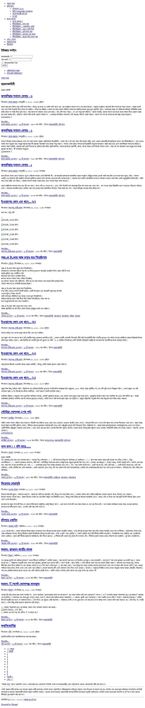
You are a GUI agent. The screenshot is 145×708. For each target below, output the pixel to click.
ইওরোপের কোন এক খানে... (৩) (18, 353)
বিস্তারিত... (5, 122)
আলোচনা (57, 316)
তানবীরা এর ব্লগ (7, 440)
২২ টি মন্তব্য (24, 543)
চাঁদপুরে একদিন (9, 520)
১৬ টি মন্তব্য (19, 619)
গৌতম (10, 263)
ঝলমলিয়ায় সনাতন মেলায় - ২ (16, 130)
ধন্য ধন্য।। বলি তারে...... (16, 446)
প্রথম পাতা (5, 78)
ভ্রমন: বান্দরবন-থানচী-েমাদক (16, 549)
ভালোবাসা (65, 316)
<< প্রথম (10, 649)
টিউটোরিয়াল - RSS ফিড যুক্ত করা (25, 36)
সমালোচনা (72, 477)
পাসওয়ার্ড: (5, 59)
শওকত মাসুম (12, 489)
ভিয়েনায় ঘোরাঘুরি (10, 483)
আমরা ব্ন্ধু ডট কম (30, 699)
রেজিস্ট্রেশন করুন (13, 70)
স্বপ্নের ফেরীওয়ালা (15, 207)
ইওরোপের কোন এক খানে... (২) (18, 378)
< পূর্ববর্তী (10, 651)
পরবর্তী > (10, 677)
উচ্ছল (10, 555)
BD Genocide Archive (22, 11)
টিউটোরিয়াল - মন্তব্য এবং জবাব (23, 34)
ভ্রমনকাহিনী (53, 124)
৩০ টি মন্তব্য (19, 316)
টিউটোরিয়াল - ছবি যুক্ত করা (22, 31)
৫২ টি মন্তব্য (17, 644)
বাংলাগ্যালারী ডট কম (19, 13)
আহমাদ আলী (13, 526)
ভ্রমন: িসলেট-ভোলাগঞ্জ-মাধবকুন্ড (20, 584)
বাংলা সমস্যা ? (17, 21)
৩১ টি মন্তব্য (19, 477)
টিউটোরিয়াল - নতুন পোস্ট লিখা (23, 29)
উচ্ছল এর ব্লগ (6, 578)
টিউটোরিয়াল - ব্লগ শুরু (20, 24)
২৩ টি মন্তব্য (20, 440)
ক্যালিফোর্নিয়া (8, 626)
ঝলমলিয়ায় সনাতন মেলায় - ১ (16, 165)
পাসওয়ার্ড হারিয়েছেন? (14, 73)
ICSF (14, 16)
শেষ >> (10, 679)
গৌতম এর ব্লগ (6, 316)
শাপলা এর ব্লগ (6, 477)
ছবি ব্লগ (62, 124)
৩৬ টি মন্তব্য (23, 514)
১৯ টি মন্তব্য (28, 347)
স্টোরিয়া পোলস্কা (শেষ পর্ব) (16, 412)
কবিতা (72, 316)
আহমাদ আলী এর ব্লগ (9, 543)
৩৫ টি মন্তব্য (28, 406)
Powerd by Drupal (9, 704)
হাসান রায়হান (13, 102)
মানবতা (77, 316)
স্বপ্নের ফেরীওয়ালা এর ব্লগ (11, 251)
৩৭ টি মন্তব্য (24, 195)
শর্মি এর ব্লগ (5, 644)
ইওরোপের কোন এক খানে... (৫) (18, 201)
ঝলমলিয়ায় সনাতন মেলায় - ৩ (16, 96)
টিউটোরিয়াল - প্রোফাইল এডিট (23, 26)
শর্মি (9, 632)
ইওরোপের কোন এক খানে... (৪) (18, 322)
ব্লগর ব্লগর (49, 440)
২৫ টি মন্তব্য (24, 124)
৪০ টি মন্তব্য (24, 159)
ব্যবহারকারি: (6, 56)
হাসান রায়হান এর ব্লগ (9, 124)
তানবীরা (11, 418)
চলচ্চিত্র (57, 477)
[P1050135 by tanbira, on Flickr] (7, 433)
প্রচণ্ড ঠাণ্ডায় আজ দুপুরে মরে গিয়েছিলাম (24, 257)
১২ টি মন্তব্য (19, 578)
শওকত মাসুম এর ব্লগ (9, 514)
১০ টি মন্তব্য (28, 251)
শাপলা (10, 452)
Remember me (11, 62)
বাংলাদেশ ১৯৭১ (18, 8)
